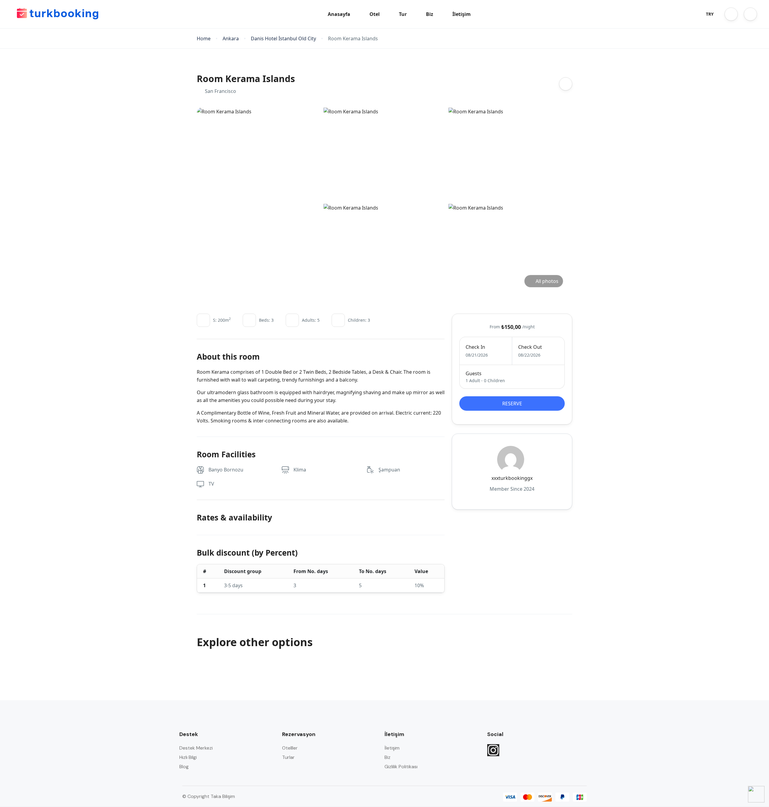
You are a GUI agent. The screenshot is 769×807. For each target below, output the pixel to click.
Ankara (231, 38)
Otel (374, 14)
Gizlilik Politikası (401, 766)
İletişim (461, 14)
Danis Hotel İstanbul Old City (283, 38)
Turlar (288, 757)
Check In (475, 347)
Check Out (530, 347)
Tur (403, 14)
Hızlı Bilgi (188, 757)
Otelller (290, 748)
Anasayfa (339, 14)
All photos (547, 281)
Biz (429, 14)
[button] (731, 14)
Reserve (512, 403)
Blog (184, 766)
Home (204, 38)
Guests (474, 373)
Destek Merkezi (196, 748)
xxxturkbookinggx (512, 478)
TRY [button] (710, 14)
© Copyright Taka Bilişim (208, 796)
